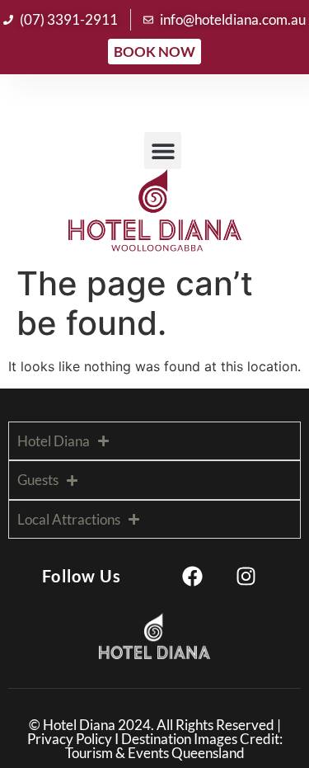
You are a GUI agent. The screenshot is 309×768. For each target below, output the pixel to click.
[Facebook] (192, 575)
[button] (162, 150)
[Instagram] (246, 575)
